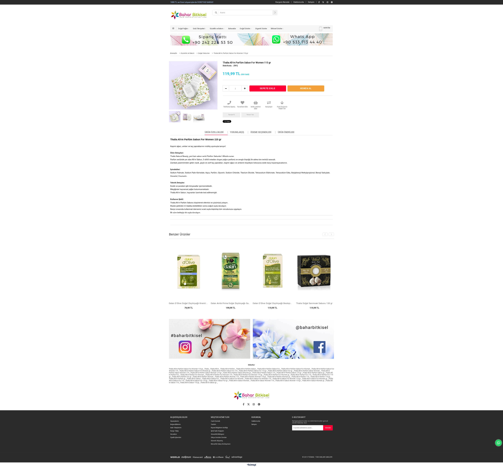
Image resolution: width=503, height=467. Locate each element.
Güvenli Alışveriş (217, 441)
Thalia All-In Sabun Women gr (313, 381)
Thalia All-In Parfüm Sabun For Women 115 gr (186, 369)
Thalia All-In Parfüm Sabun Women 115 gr (206, 373)
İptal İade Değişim (217, 431)
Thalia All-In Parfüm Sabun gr (313, 373)
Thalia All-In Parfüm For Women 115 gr (248, 375)
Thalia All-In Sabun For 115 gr (196, 381)
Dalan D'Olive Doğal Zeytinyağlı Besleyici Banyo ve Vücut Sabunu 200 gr (272, 303)
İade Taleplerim (175, 428)
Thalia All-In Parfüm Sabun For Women (295, 369)
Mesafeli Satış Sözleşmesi (220, 444)
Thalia (206, 369)
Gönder (328, 428)
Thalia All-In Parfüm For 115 (301, 375)
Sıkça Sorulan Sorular (219, 437)
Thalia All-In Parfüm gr (177, 379)
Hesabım (173, 434)
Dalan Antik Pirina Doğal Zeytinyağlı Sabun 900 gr (230, 303)
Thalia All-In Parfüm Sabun (246, 369)
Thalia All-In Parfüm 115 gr (320, 377)
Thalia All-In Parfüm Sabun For (268, 369)
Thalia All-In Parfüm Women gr (278, 377)
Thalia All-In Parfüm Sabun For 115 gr (252, 371)
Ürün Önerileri (286, 132)
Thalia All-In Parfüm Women (203, 377)
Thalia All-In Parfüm (227, 369)
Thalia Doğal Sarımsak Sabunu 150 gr (314, 303)
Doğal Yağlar (183, 29)
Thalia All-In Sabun (194, 379)
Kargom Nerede (282, 2)
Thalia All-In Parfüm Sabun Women (307, 371)
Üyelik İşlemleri (175, 437)
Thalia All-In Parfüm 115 (300, 377)
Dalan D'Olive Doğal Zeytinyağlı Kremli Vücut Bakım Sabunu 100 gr (188, 303)
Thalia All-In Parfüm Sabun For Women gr (194, 371)
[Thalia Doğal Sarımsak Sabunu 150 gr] (314, 270)
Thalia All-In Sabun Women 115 (262, 381)
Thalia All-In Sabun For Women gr (314, 379)
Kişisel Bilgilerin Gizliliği (219, 428)
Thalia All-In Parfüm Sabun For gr (280, 371)
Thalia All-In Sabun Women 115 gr (288, 381)
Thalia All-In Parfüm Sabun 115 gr (289, 373)
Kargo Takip (174, 431)
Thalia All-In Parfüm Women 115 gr (253, 377)
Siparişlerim (174, 421)
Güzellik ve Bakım (216, 29)
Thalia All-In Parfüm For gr (181, 377)
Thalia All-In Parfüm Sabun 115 (263, 373)
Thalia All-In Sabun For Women (231, 379)
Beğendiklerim (175, 424)
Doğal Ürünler (245, 29)
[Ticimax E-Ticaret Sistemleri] (251, 465)
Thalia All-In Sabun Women (239, 381)
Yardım (213, 424)
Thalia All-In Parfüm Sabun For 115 (224, 371)
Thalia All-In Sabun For (210, 379)
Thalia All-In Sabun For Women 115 (258, 379)
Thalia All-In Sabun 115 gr (189, 382)
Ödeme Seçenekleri (260, 132)
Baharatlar (232, 29)
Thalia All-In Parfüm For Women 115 (218, 375)
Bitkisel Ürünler (276, 29)
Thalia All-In (214, 369)
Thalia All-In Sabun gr (208, 382)
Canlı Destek (215, 421)
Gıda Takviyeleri (199, 29)
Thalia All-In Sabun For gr (218, 381)
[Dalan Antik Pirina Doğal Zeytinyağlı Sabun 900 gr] (230, 270)
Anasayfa (174, 28)
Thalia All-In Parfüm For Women (192, 375)
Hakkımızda (298, 2)
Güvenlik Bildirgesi (217, 434)
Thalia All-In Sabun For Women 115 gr (286, 379)
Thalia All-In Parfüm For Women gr (276, 375)
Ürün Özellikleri (214, 132)
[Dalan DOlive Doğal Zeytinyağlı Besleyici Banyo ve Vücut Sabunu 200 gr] (272, 270)
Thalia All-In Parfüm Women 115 (227, 377)
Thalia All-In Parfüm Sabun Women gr (237, 373)
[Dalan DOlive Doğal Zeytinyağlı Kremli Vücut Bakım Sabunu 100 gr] (188, 270)
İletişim (311, 2)
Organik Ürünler (261, 29)
